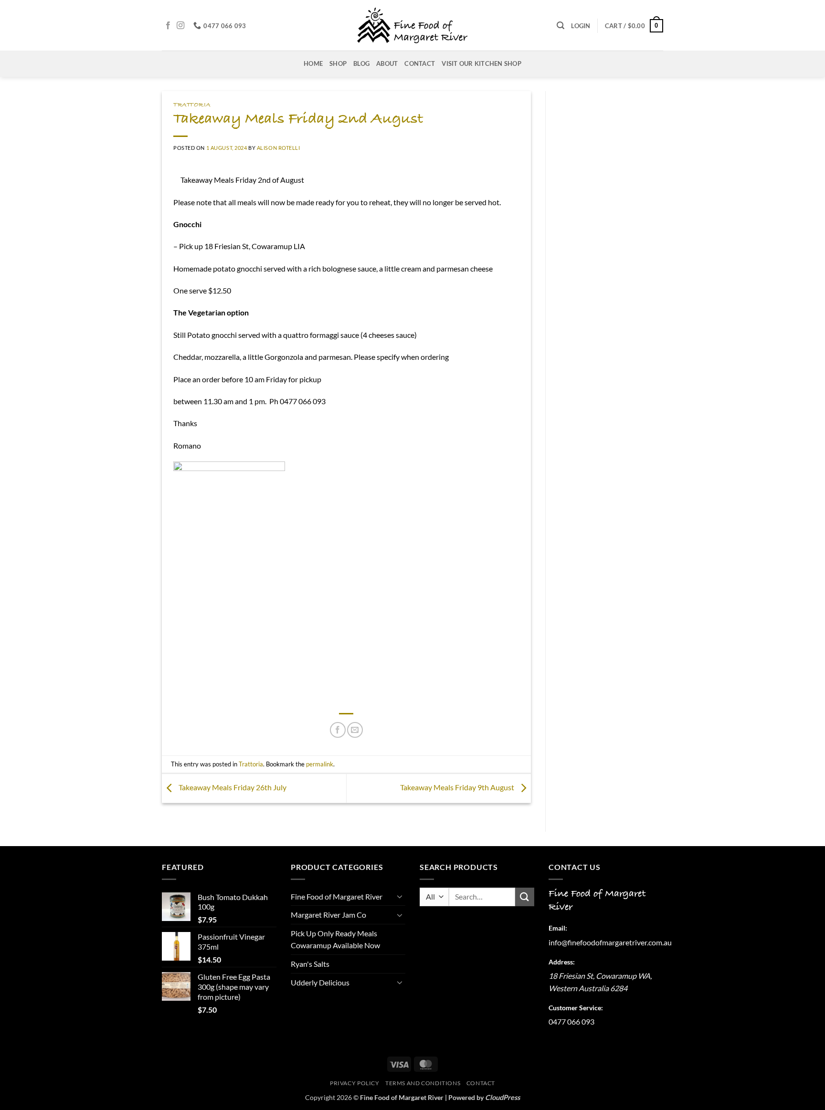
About (387, 63)
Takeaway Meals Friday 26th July (231, 787)
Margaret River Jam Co (328, 914)
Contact (419, 63)
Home (313, 63)
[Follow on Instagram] (180, 25)
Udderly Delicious (320, 982)
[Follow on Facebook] (168, 25)
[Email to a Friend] (355, 730)
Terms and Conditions (422, 1083)
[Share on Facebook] (338, 730)
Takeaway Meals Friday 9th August (458, 787)
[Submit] (524, 897)
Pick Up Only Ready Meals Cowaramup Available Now (335, 939)
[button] (560, 25)
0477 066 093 (571, 1021)
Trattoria (192, 105)
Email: (558, 928)
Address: (562, 962)
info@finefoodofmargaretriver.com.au (610, 942)
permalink (319, 764)
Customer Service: (576, 1008)
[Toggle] (399, 896)
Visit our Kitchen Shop (481, 63)
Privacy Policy (355, 1083)
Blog (361, 63)
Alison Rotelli (278, 148)
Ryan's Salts (310, 963)
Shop (338, 63)
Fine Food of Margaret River (336, 896)
